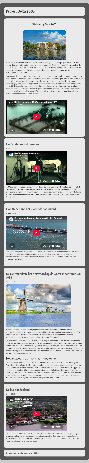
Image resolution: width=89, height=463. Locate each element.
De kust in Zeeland (18, 390)
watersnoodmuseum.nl (15, 93)
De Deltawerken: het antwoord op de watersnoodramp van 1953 (44, 276)
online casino (49, 372)
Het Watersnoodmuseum (22, 144)
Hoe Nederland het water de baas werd (31, 209)
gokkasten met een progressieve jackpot (62, 375)
